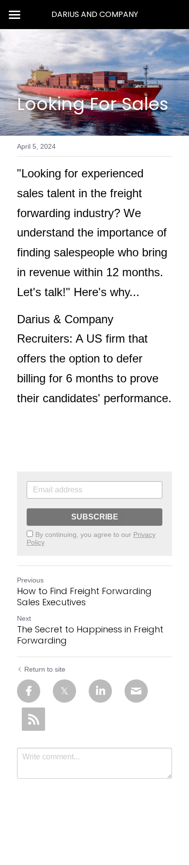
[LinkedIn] (100, 691)
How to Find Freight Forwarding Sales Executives (84, 597)
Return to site (44, 669)
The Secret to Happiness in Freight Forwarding (90, 635)
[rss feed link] (33, 719)
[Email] (136, 691)
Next (24, 618)
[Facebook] (28, 691)
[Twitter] (64, 691)
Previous (30, 580)
